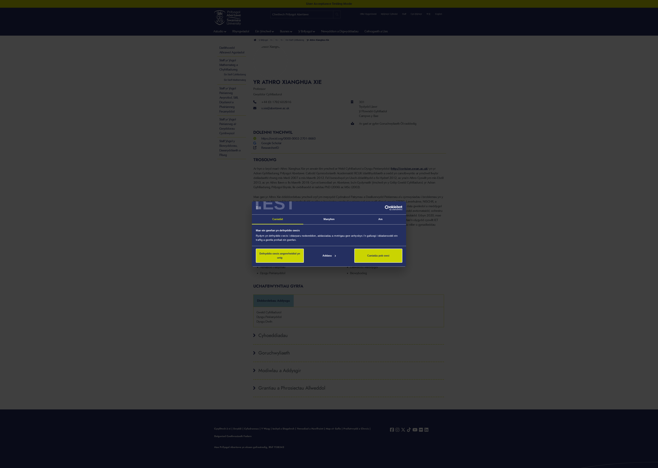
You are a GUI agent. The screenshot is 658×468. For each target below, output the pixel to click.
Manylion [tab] (329, 219)
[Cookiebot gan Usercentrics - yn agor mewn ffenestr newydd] (387, 207)
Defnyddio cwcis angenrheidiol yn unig (279, 255)
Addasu (327, 255)
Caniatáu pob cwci (378, 255)
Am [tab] (380, 219)
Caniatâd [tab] (277, 219)
